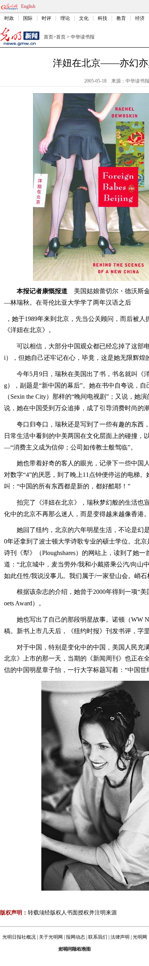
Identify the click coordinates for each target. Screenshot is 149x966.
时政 (9, 18)
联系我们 (97, 937)
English (28, 6)
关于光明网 (51, 937)
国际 (28, 18)
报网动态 (75, 937)
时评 (46, 18)
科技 (102, 18)
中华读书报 (83, 37)
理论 (65, 18)
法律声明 (120, 937)
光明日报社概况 (19, 937)
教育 (121, 18)
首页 (48, 37)
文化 (84, 18)
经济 (140, 18)
